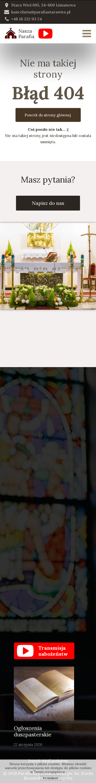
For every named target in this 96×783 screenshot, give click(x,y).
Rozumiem (50, 778)
